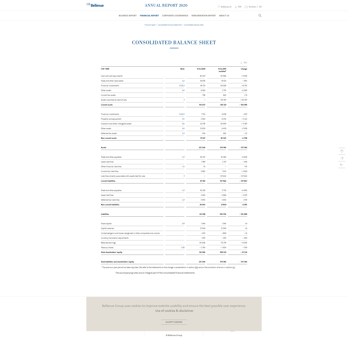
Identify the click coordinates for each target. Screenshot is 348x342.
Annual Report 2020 (166, 5)
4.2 (234, 267)
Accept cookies (174, 322)
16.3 (196, 267)
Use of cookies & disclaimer (174, 311)
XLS (245, 62)
